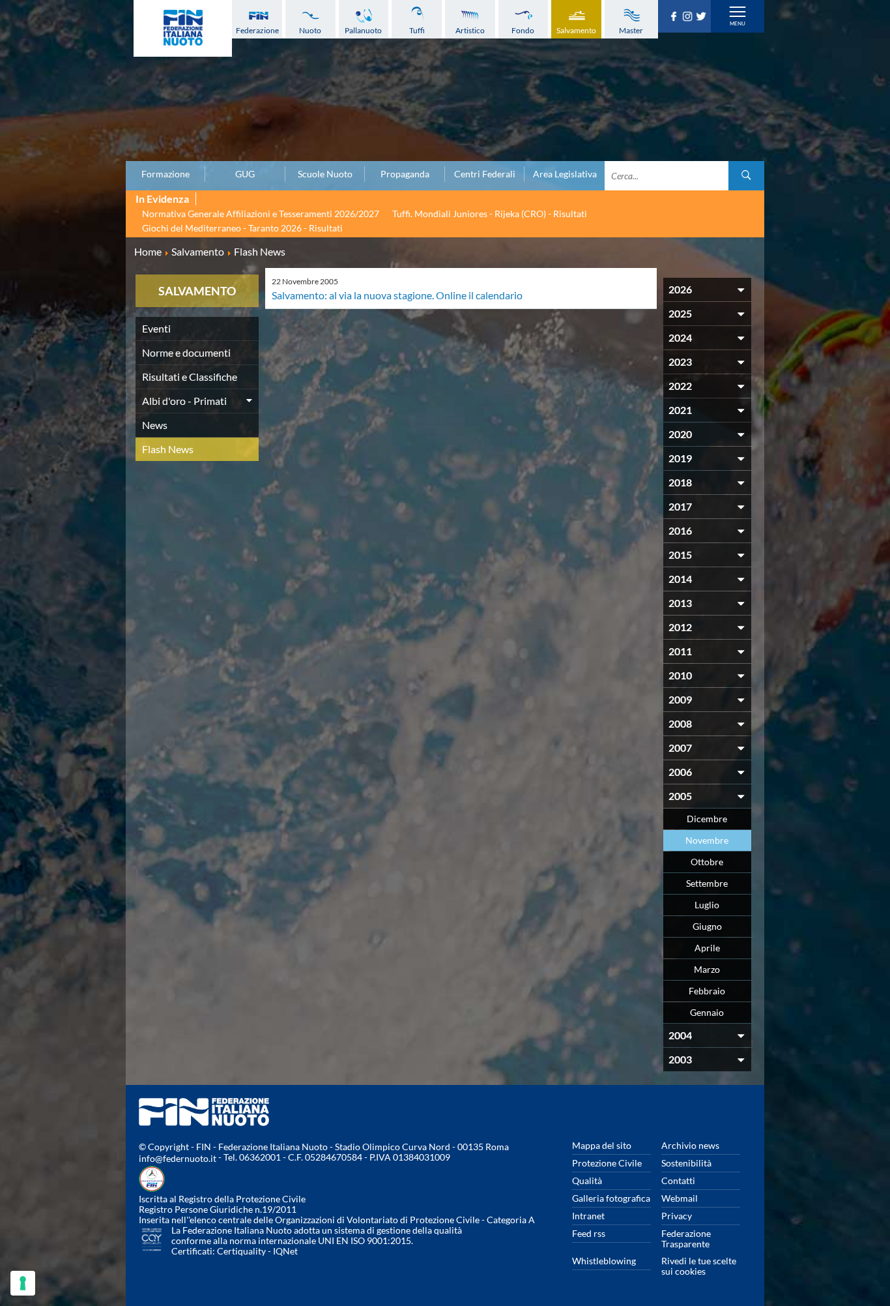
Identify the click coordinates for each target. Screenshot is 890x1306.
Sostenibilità (686, 1162)
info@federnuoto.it (177, 1158)
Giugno (707, 926)
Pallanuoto (363, 30)
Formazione (165, 174)
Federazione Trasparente (686, 1238)
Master (631, 30)
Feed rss (588, 1233)
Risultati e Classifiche (189, 376)
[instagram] (689, 17)
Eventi (156, 328)
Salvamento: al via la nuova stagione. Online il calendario (397, 295)
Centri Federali (484, 174)
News (154, 425)
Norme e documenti (186, 352)
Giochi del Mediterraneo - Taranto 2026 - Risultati (242, 227)
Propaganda (404, 174)
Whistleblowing (604, 1260)
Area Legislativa (565, 174)
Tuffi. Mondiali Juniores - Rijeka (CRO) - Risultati (489, 213)
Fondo (522, 30)
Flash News (168, 449)
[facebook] (675, 17)
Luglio (707, 904)
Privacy (676, 1215)
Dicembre (707, 818)
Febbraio (707, 990)
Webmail (679, 1198)
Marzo (707, 969)
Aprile (707, 947)
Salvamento (576, 30)
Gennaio (707, 1012)
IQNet (285, 1250)
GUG (245, 174)
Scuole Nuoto (325, 174)
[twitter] (703, 17)
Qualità (587, 1180)
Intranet (588, 1215)
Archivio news (690, 1145)
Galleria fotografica (611, 1198)
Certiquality (241, 1250)
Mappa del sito (601, 1145)
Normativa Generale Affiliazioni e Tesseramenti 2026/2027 (260, 213)
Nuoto (310, 30)
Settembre (707, 883)
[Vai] (746, 175)
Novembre (706, 840)
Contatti (678, 1180)
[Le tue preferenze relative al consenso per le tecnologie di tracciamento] (22, 1283)
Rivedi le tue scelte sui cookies (698, 1266)
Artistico (470, 30)
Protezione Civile (607, 1162)
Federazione (257, 30)
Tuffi (417, 30)
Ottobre (707, 861)
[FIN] (183, 28)
